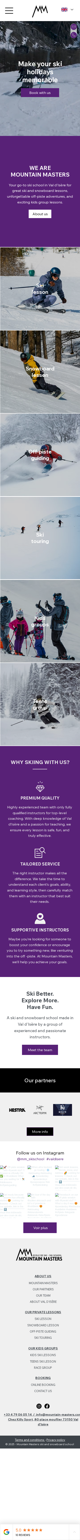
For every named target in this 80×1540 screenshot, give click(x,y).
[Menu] (9, 11)
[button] (74, 27)
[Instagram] (39, 1406)
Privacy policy (55, 1440)
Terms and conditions (30, 1440)
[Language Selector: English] (66, 9)
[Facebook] (47, 1406)
